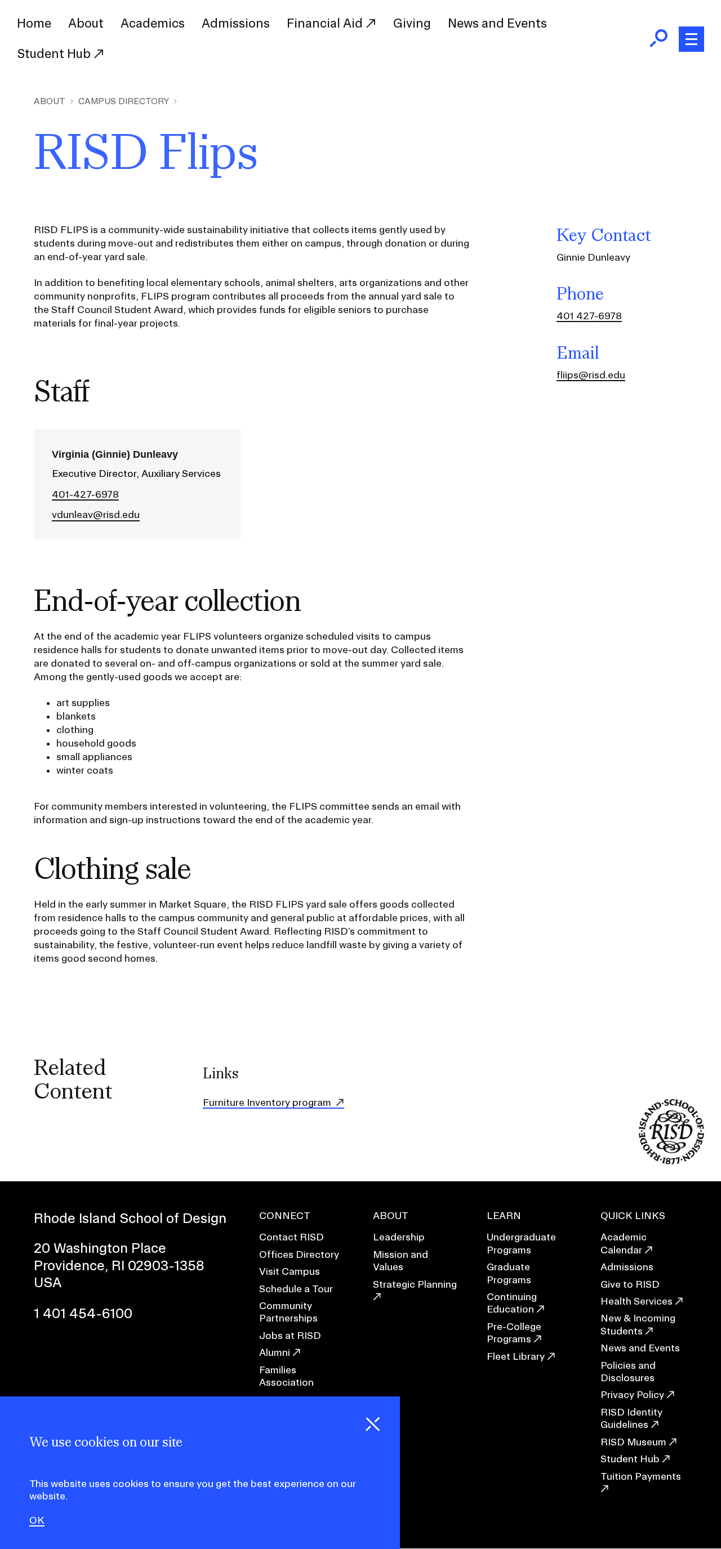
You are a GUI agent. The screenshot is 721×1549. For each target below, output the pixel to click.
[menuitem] (34, 23)
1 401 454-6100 (83, 1313)
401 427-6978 (589, 315)
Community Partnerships (288, 1311)
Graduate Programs (509, 1272)
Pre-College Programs (514, 1332)
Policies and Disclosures (628, 1371)
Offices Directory (299, 1254)
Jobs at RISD (290, 1335)
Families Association (286, 1375)
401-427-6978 (85, 494)
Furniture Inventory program (268, 1102)
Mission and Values (400, 1260)
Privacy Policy (632, 1394)
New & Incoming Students (637, 1324)
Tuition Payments (640, 1476)
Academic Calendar (623, 1243)
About (86, 23)
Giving (412, 23)
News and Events (497, 23)
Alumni (274, 1352)
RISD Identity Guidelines (631, 1418)
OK (36, 1520)
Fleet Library (516, 1356)
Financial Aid (326, 23)
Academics (153, 23)
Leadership (399, 1236)
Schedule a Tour (296, 1288)
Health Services (636, 1301)
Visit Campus (289, 1271)
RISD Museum (633, 1441)
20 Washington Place (100, 1247)
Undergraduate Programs (521, 1243)
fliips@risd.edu (591, 374)
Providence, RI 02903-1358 (119, 1265)
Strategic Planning (415, 1284)
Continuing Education (512, 1302)
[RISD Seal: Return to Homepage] (671, 1160)
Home (34, 23)
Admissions (236, 23)
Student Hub (55, 53)
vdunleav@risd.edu (96, 515)
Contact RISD (291, 1236)
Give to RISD (630, 1284)
